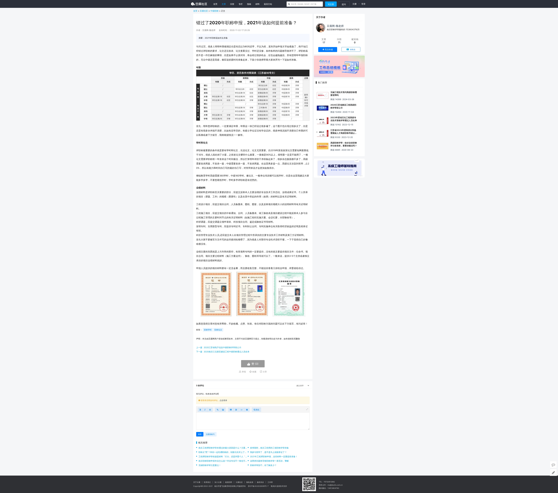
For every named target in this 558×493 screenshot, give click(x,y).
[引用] (247, 409)
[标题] (210, 409)
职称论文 (218, 330)
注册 (355, 4)
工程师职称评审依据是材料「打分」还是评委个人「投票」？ (225, 456)
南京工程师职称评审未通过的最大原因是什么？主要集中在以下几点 (229, 448)
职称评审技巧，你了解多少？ (263, 465)
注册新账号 (210, 434)
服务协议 (260, 482)
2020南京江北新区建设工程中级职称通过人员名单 (226, 351)
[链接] (217, 409)
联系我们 (207, 482)
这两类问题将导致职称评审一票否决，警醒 (269, 461)
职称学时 (208, 330)
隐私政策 (249, 482)
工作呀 (270, 482)
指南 (249, 4)
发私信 (352, 49)
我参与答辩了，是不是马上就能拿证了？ (268, 452)
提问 (344, 4)
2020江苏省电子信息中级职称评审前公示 (222, 347)
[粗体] (200, 409)
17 (324, 42)
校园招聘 (228, 482)
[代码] (241, 409)
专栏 (241, 4)
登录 (363, 4)
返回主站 (268, 4)
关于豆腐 (196, 482)
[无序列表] (231, 409)
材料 (257, 4)
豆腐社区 (204, 11)
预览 (257, 410)
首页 (215, 4)
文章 (224, 4)
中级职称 (214, 11)
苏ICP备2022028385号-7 (258, 486)
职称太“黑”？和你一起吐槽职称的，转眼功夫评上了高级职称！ (226, 452)
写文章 (331, 4)
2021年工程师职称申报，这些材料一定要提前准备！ (273, 456)
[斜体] (205, 409)
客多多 (273, 486)
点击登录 (223, 400)
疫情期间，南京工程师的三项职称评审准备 (269, 448)
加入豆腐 (217, 482)
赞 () (255, 363)
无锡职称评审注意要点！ (209, 465)
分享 (264, 371)
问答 (232, 4)
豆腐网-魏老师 (335, 25)
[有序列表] (236, 409)
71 (339, 42)
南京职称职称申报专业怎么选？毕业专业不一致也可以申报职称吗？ (229, 461)
